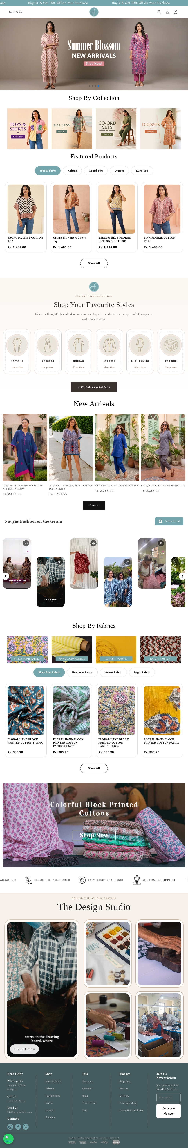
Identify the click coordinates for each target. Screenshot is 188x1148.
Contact (86, 1088)
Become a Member (168, 1111)
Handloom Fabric (82, 672)
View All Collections (94, 386)
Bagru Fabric (142, 672)
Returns (124, 1088)
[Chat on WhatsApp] (8, 1139)
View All (94, 263)
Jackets (49, 1110)
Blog (85, 1096)
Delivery (124, 1096)
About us (87, 1081)
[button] (159, 12)
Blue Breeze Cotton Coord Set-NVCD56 (117, 485)
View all (94, 505)
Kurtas (49, 1103)
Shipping (125, 1081)
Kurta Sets (142, 170)
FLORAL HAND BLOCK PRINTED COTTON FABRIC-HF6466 (113, 743)
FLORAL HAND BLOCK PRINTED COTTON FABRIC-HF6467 (68, 743)
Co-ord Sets (96, 170)
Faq (84, 1110)
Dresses (119, 170)
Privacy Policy (128, 1103)
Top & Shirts (52, 1096)
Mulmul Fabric (113, 672)
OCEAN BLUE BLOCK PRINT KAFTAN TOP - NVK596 (71, 487)
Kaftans (72, 170)
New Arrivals (53, 1081)
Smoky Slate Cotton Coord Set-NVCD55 (163, 485)
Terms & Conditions (131, 1110)
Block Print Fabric (49, 672)
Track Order (89, 1103)
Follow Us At (172, 521)
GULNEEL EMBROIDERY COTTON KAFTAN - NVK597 (23, 487)
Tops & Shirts (48, 170)
